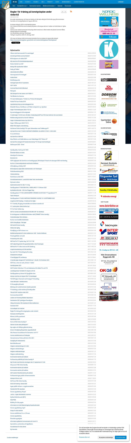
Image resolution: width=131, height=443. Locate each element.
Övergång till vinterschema (17, 340)
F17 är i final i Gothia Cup (17, 209)
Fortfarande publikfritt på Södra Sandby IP (22, 359)
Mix (42, 2)
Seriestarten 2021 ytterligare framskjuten (21, 300)
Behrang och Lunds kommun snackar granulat (23, 287)
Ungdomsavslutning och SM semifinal (20, 249)
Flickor (27, 2)
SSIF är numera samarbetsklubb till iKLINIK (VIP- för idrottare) (27, 211)
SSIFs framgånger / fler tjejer (18, 222)
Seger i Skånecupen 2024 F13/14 (19, 123)
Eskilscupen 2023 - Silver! (17, 144)
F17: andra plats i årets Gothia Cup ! (20, 206)
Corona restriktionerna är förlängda (20, 335)
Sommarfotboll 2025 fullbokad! (19, 88)
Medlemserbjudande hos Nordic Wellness (22, 117)
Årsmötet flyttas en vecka (17, 152)
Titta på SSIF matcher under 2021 (19, 292)
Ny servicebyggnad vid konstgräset (20, 112)
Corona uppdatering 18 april (18, 391)
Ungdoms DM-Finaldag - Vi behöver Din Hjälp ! (23, 201)
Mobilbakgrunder (15, 80)
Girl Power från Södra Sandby (18, 381)
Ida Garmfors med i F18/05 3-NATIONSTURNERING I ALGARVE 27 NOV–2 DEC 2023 (33, 131)
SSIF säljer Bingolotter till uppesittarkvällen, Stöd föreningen (26, 244)
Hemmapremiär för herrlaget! (18, 74)
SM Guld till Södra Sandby (17, 225)
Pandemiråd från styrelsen (17, 389)
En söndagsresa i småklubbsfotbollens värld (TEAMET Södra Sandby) (29, 214)
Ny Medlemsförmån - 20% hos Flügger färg (22, 190)
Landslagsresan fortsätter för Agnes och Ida (22, 271)
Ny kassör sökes (15, 182)
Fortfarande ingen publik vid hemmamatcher (22, 375)
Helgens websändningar (17, 348)
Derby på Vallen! (14, 69)
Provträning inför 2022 (16, 238)
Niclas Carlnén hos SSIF (16, 64)
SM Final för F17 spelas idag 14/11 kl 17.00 (22, 241)
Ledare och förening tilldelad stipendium (21, 297)
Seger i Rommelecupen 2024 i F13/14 (20, 109)
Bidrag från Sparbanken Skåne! (19, 66)
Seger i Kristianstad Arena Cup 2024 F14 (21, 120)
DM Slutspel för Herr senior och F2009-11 (21, 93)
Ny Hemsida (13, 429)
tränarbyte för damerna (16, 155)
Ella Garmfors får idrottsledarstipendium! (21, 61)
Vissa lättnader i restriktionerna (18, 281)
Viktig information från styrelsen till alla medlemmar (24, 303)
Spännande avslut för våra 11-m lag (20, 185)
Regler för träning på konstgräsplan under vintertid (24, 311)
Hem (15, 2)
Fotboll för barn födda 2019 (18, 101)
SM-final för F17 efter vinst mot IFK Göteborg (22, 246)
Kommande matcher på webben (19, 357)
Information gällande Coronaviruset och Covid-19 (23, 421)
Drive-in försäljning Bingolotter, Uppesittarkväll (23, 330)
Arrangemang (66, 2)
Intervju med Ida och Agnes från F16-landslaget (23, 276)
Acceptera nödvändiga (106, 437)
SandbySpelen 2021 (15, 265)
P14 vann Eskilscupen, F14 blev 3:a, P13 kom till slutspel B (26, 99)
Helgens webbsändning (17, 354)
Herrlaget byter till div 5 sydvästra (19, 82)
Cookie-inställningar (12, 437)
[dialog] (103, 432)
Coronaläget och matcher (17, 308)
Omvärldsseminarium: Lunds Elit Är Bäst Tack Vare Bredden (26, 179)
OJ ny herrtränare (15, 134)
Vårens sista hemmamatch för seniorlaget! (22, 53)
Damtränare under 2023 (16, 177)
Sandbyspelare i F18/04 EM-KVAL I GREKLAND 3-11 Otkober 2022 (28, 187)
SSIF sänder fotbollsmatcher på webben (21, 373)
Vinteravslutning (14, 174)
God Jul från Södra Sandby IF (18, 322)
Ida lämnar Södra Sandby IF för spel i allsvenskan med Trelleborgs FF (29, 128)
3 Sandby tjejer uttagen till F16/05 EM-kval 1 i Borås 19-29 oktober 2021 (29, 260)
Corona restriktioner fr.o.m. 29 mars (20, 413)
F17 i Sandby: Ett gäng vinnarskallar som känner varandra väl (27, 203)
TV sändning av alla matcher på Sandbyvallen (22, 289)
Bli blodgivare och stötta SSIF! (18, 58)
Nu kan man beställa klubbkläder (19, 219)
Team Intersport (14, 195)
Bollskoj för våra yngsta (16, 402)
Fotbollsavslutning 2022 (17, 171)
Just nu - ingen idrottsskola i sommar (20, 394)
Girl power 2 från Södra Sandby (19, 365)
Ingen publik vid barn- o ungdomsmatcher (21, 386)
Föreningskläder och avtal (17, 236)
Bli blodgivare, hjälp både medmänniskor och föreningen (26, 168)
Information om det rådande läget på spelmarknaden (25, 405)
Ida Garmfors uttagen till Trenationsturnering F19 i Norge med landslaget (30, 142)
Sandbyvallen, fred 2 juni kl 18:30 (19, 150)
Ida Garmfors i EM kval (16, 136)
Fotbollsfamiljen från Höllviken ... (19, 217)
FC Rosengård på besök (17, 284)
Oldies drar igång (15, 228)
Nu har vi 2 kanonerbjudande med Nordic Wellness (24, 163)
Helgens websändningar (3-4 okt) (19, 346)
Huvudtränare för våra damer (18, 426)
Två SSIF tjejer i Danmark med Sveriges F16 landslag (24, 279)
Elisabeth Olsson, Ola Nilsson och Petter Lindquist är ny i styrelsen (28, 107)
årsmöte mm (13, 158)
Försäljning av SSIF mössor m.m (19, 230)
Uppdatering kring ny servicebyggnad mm (22, 104)
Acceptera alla (120, 437)
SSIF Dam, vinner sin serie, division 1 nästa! (22, 262)
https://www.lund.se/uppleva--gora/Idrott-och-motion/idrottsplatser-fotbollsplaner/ (33, 40)
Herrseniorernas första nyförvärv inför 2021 (22, 338)
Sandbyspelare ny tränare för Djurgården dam (22, 273)
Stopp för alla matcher (16, 410)
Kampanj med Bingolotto (17, 314)
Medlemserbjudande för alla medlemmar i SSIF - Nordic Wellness (28, 233)
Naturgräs (13, 91)
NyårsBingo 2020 (15, 319)
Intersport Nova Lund (16, 378)
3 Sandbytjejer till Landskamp (18, 257)
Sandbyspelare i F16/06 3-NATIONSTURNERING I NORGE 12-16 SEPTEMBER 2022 (32, 198)
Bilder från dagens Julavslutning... (19, 125)
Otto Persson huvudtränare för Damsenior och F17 (24, 332)
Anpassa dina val (84, 437)
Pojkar (35, 2)
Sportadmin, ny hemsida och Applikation (21, 424)
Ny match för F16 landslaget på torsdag (21, 252)
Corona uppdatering (15, 416)
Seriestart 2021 (14, 305)
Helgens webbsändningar (17, 351)
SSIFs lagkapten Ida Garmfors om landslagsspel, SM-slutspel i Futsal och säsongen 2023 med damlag (38, 160)
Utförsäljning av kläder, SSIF (18, 166)
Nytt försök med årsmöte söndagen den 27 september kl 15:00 (27, 362)
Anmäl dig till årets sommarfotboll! (20, 56)
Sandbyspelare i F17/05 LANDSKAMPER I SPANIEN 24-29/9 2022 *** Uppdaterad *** (33, 193)
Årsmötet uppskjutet (16, 418)
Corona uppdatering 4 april (17, 408)
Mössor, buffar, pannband (17, 316)
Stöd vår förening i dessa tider (18, 383)
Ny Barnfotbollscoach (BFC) (18, 397)
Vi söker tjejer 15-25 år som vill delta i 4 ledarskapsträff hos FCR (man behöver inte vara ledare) (36, 115)
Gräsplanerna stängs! (16, 254)
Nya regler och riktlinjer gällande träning (21, 327)
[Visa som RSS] (71, 12)
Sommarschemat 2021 (16, 295)
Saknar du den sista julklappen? (19, 324)
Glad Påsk (13, 399)
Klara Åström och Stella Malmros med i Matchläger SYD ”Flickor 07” (29, 139)
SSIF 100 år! (13, 85)
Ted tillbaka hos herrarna (17, 96)
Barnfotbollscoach (15, 343)
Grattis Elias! (13, 77)
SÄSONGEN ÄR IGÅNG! (16, 72)
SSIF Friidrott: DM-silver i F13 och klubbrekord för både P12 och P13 (29, 268)
